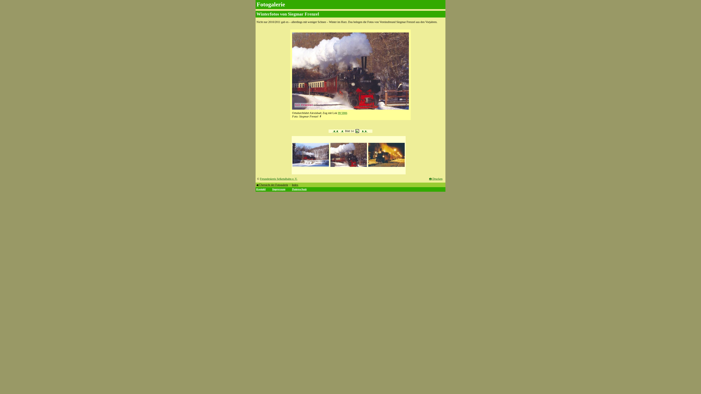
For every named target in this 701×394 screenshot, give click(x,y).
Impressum (278, 189)
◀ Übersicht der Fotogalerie (272, 184)
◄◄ (335, 131)
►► (364, 131)
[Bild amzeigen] (310, 166)
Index (295, 184)
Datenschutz (299, 189)
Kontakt (261, 189)
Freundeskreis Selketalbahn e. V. (278, 178)
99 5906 (342, 113)
